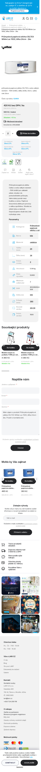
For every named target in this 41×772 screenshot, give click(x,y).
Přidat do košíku (29, 133)
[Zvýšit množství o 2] (13, 134)
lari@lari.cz (8, 698)
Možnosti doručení (14, 121)
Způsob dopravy (9, 729)
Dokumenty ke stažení (11, 669)
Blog (5, 663)
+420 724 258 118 (10, 701)
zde (31, 757)
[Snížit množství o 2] (3, 134)
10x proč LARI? (9, 666)
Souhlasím (29, 763)
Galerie (6, 672)
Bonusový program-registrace (14, 714)
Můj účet (7, 717)
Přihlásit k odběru (20, 532)
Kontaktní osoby (9, 683)
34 (31, 255)
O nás (6, 660)
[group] (11, 481)
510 (31, 295)
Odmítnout (10, 763)
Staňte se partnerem (11, 712)
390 (31, 301)
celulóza (33, 242)
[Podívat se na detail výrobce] (7, 47)
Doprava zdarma (9, 726)
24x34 (32, 308)
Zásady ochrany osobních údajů (15, 720)
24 (31, 249)
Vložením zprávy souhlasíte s (20, 440)
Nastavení (20, 767)
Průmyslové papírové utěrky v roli (35, 228)
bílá (31, 236)
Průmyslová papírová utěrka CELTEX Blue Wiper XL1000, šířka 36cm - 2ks (9, 487)
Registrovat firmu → (19, 11)
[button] (37, 344)
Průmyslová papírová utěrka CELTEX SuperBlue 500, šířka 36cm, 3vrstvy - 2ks (28, 487)
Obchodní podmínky (11, 723)
